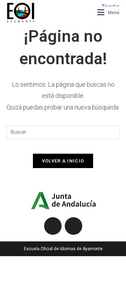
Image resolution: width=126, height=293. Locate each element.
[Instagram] (73, 226)
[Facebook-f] (53, 226)
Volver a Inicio (63, 161)
